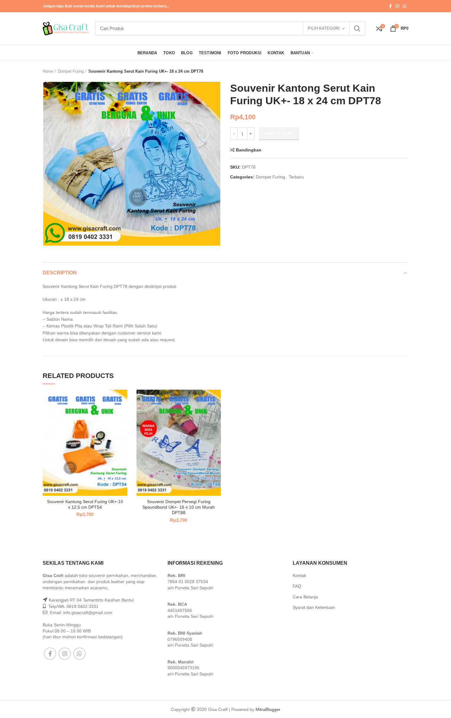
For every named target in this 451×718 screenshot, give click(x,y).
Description (60, 272)
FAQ (297, 586)
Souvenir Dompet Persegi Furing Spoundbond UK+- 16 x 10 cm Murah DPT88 (178, 507)
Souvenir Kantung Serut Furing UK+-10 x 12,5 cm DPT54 (85, 504)
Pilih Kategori (324, 28)
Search (357, 28)
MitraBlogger (268, 709)
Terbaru (296, 176)
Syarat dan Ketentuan (314, 607)
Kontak (299, 575)
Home (48, 71)
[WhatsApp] (404, 6)
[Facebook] (390, 6)
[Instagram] (397, 6)
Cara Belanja (305, 596)
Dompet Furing (71, 71)
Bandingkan (248, 150)
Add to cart (279, 133)
